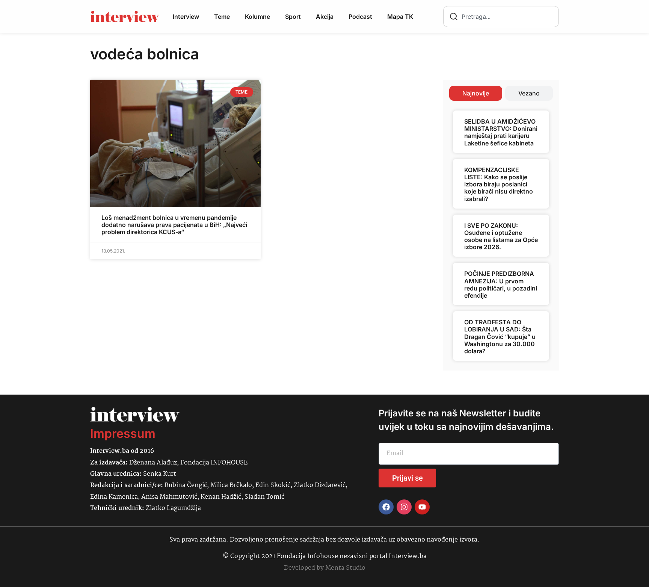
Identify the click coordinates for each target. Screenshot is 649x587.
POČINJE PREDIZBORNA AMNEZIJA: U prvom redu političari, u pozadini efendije (500, 284)
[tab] (475, 93)
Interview (186, 16)
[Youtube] (422, 506)
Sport (293, 16)
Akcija (325, 16)
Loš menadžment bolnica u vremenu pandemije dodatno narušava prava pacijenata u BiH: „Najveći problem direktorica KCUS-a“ (174, 225)
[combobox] (501, 16)
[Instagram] (404, 506)
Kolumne (257, 16)
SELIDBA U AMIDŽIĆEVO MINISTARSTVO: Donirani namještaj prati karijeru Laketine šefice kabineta (500, 132)
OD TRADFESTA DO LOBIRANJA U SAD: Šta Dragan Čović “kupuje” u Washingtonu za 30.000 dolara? (500, 336)
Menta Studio (345, 568)
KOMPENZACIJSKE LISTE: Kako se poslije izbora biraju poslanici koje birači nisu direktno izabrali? (498, 184)
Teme (222, 16)
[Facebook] (386, 506)
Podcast (360, 16)
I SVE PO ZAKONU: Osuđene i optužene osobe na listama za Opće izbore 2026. (501, 236)
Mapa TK (400, 16)
